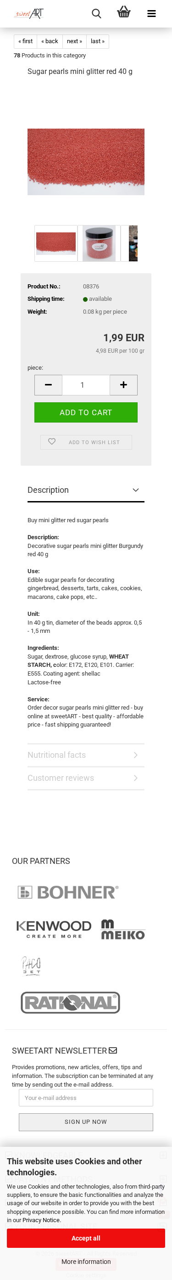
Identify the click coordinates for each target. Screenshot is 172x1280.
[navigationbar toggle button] (151, 14)
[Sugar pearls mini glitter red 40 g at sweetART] (86, 153)
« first (25, 41)
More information (86, 1261)
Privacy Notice (41, 1220)
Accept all (86, 1238)
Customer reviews (61, 778)
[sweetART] (25, 14)
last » (98, 41)
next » (74, 41)
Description (48, 490)
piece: (35, 367)
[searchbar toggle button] (96, 14)
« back (49, 41)
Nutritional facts (57, 755)
